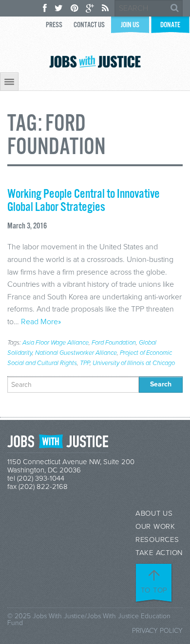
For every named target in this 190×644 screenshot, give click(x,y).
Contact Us (89, 25)
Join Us (130, 25)
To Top (154, 590)
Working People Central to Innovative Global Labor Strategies (83, 201)
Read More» (41, 322)
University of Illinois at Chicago (134, 363)
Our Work (155, 526)
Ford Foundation (114, 343)
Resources (157, 539)
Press (54, 25)
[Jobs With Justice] (95, 61)
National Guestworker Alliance (76, 353)
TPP (85, 363)
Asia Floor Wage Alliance (55, 343)
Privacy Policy (157, 631)
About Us (154, 513)
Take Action (159, 553)
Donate (170, 25)
